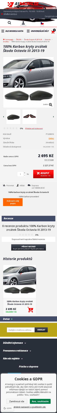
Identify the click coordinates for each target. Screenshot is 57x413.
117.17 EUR (49, 160)
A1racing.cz (28, 4)
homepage (9, 39)
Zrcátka (6, 42)
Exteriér (48, 39)
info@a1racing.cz (10, 14)
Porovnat (10, 185)
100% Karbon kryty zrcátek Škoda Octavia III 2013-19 (20, 302)
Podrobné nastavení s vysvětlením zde (28, 407)
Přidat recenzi (28, 247)
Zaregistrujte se (51, 16)
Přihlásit (23, 25)
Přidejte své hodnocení (34, 128)
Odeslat (41, 330)
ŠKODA (18, 39)
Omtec (51, 138)
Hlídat (22, 185)
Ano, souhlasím (40, 401)
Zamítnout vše (16, 401)
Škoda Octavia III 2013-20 (33, 39)
